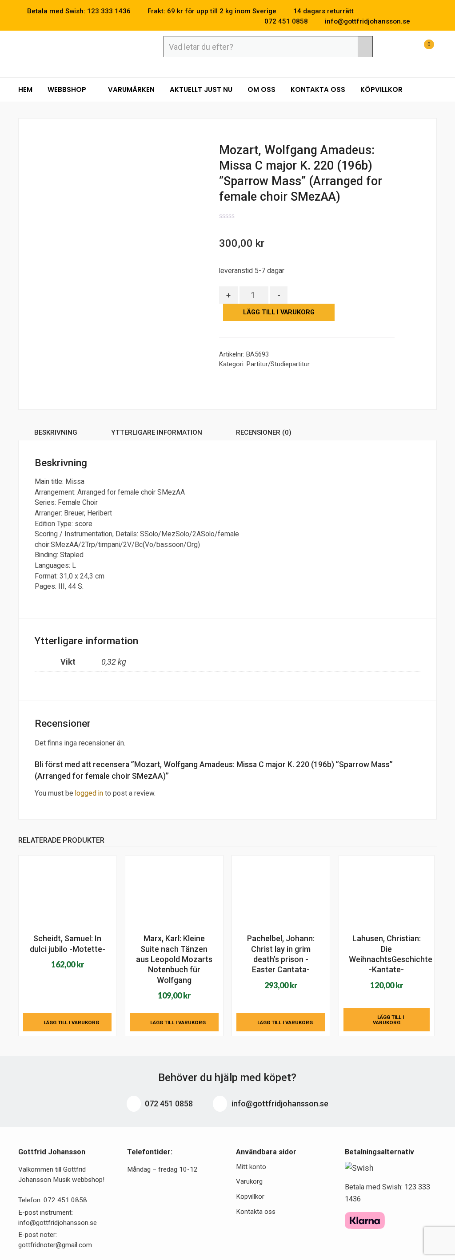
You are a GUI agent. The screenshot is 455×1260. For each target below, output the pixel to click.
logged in (89, 793)
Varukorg (249, 1181)
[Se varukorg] (421, 49)
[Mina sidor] (399, 49)
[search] (365, 46)
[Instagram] (434, 21)
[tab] (55, 434)
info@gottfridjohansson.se (279, 1103)
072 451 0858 (168, 1103)
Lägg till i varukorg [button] (71, 1022)
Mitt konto (251, 1167)
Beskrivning (55, 432)
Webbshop (68, 89)
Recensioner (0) (263, 432)
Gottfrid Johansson (83, 47)
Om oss (261, 89)
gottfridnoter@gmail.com (55, 1245)
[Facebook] (420, 21)
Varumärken (131, 89)
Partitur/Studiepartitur (278, 364)
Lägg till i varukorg (279, 312)
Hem (25, 89)
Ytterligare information (156, 432)
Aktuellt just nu (201, 89)
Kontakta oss (318, 89)
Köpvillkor (381, 89)
